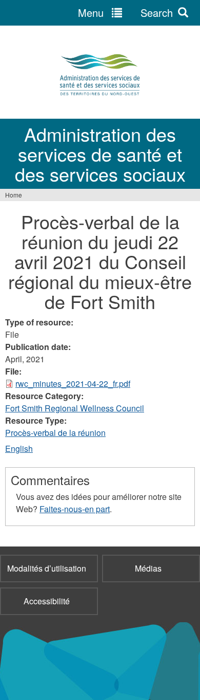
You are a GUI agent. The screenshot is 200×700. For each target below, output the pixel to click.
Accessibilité (47, 601)
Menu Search (125, 12)
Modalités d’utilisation (46, 568)
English (19, 448)
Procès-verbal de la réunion (55, 433)
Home (13, 194)
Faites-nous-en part (74, 509)
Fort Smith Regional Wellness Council (74, 408)
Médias (148, 568)
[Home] (100, 74)
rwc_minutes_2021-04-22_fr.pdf (72, 383)
